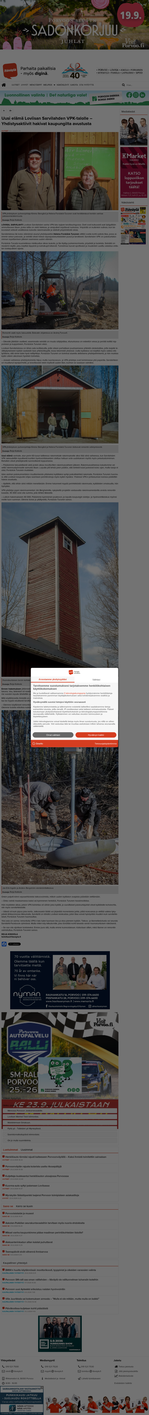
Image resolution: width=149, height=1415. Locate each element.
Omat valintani (53, 735)
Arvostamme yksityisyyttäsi (53, 679)
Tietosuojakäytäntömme (106, 743)
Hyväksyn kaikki (96, 735)
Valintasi (96, 679)
